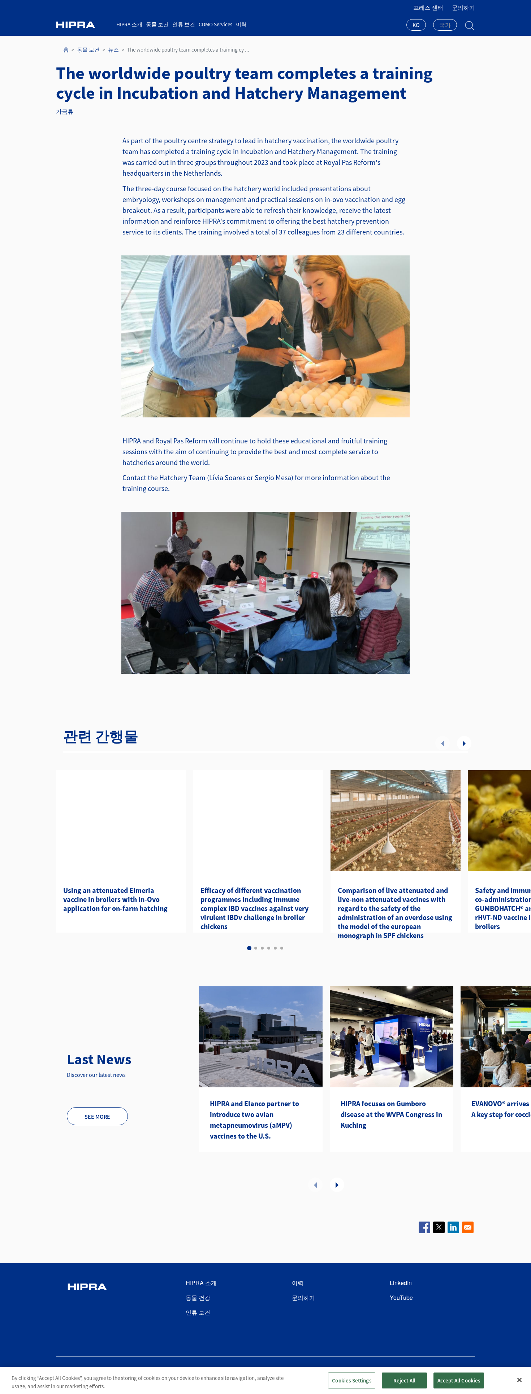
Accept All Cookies (458, 1380)
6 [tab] (281, 948)
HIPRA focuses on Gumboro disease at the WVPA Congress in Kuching (391, 1114)
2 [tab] (255, 948)
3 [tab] (262, 948)
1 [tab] (249, 948)
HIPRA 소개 (129, 24)
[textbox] (445, 25)
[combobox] (416, 25)
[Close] (519, 1380)
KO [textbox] (416, 25)
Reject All (404, 1380)
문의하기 (463, 7)
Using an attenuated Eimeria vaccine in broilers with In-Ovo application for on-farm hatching (115, 899)
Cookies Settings (351, 1380)
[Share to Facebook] (424, 1227)
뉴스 (113, 49)
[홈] (83, 25)
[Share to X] (439, 1227)
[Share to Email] (468, 1227)
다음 (464, 743)
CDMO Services (215, 24)
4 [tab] (268, 948)
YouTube (401, 1297)
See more (97, 1116)
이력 (241, 24)
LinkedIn (401, 1283)
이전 (442, 743)
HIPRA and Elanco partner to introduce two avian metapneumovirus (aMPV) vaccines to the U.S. (254, 1119)
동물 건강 (198, 1297)
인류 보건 (183, 24)
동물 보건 (157, 24)
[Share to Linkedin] (453, 1227)
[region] (265, 1380)
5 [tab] (275, 948)
